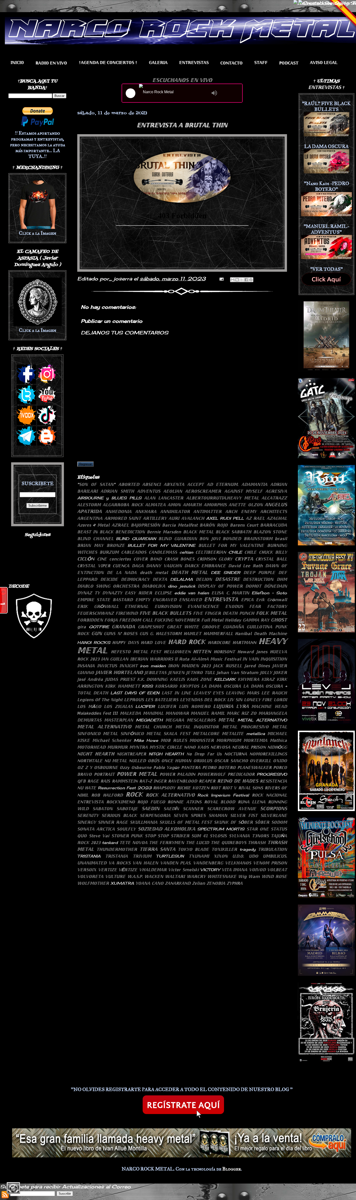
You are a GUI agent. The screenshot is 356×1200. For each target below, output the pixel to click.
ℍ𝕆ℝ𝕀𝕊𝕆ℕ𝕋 (224, 651)
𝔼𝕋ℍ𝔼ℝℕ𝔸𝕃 (136, 606)
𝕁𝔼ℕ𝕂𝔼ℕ (176, 672)
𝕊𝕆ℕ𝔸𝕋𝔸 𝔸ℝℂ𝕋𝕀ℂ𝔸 (96, 829)
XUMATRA (122, 883)
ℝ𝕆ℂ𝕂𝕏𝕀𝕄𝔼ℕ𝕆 (120, 801)
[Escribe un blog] (237, 279)
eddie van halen (191, 592)
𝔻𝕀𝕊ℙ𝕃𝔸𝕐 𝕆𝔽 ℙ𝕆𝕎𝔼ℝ (220, 586)
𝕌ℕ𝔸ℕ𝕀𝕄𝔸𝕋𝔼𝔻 (92, 862)
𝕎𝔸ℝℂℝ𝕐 (196, 876)
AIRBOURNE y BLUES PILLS (109, 497)
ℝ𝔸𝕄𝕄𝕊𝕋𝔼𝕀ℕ (125, 781)
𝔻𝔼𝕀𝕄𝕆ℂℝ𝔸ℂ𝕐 (135, 579)
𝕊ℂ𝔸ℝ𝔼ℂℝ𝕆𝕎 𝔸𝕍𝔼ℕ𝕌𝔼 (231, 808)
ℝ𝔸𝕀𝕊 (105, 781)
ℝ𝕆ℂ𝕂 (134, 794)
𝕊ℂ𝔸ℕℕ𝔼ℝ (193, 808)
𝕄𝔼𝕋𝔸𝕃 (226, 719)
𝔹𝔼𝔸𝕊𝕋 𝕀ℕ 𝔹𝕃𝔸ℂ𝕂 (95, 531)
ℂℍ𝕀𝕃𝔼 (250, 552)
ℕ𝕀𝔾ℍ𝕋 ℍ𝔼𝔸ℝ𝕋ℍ (95, 753)
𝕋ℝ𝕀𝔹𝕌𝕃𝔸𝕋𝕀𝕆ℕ (272, 849)
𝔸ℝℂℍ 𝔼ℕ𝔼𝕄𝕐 (240, 511)
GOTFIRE (99, 626)
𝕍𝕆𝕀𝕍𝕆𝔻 (257, 869)
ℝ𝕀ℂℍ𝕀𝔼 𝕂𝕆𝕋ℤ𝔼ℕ (193, 787)
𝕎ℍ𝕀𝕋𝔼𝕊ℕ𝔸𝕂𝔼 (221, 876)
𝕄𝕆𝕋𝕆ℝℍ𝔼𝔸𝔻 (91, 747)
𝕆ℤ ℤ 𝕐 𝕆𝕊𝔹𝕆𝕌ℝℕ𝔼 (97, 767)
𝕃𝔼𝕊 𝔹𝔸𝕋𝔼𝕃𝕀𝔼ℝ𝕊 (161, 699)
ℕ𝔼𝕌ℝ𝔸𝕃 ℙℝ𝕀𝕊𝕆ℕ (249, 747)
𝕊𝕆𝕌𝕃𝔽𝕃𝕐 (126, 829)
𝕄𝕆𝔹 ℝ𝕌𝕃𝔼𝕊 (174, 740)
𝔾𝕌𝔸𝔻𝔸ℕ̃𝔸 (233, 626)
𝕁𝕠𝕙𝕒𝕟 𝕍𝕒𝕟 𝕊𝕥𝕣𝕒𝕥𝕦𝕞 (237, 672)
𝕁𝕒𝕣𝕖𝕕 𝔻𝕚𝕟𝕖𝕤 (257, 665)
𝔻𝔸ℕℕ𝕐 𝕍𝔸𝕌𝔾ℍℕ (164, 565)
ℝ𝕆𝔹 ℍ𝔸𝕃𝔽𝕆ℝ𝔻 (107, 795)
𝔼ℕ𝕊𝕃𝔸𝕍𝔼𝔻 (190, 599)
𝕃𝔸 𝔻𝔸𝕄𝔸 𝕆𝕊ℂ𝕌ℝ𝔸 (221, 686)
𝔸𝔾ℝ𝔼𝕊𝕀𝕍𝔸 (276, 491)
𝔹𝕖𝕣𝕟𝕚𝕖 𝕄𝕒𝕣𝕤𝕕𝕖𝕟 (164, 531)
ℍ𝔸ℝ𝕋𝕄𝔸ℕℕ (244, 642)
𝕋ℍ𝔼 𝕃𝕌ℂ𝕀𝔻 (197, 842)
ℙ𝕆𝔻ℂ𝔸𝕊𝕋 (288, 63)
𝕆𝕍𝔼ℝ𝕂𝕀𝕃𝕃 (260, 760)
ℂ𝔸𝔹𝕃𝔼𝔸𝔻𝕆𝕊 (133, 552)
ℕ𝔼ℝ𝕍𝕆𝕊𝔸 (220, 747)
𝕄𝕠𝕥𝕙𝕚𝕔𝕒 (278, 740)
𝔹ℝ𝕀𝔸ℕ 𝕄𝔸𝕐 (90, 545)
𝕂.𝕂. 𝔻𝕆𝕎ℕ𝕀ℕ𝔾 (152, 679)
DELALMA (181, 579)
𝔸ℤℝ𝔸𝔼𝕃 (120, 525)
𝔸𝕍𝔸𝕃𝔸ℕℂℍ (192, 518)
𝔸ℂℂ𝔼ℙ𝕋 (195, 484)
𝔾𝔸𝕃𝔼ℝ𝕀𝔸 (158, 63)
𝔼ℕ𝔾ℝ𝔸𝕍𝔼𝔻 (165, 599)
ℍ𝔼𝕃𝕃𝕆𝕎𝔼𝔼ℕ (177, 651)
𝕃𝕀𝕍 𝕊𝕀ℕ (234, 699)
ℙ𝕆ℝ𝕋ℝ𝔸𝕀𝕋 (104, 774)
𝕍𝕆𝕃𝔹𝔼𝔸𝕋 (277, 869)
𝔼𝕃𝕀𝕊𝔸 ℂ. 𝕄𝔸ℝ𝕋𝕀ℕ (230, 592)
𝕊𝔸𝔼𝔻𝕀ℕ (150, 808)
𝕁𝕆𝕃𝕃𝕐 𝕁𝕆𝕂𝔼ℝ (273, 672)
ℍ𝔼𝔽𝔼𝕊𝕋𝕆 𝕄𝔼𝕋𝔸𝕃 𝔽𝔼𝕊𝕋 (136, 651)
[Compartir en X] (241, 279)
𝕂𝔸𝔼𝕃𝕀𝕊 (177, 679)
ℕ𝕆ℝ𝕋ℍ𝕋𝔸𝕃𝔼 (89, 760)
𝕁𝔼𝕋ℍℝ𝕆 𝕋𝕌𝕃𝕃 (200, 672)
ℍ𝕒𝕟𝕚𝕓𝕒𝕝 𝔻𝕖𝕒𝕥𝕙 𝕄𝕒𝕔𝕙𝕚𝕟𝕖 (261, 633)
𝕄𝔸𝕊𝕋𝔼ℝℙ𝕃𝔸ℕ (118, 720)
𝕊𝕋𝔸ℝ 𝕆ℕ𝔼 (258, 829)
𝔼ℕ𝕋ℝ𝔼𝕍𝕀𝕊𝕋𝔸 (221, 599)
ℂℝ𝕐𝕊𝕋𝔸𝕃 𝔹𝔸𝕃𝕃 (271, 559)
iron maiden (153, 665)
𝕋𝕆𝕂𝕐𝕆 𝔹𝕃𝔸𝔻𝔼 (193, 849)
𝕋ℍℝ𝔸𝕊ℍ (257, 842)
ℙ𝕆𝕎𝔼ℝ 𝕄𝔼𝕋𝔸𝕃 (137, 774)
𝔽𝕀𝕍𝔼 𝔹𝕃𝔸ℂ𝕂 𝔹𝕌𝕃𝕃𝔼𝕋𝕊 (165, 613)
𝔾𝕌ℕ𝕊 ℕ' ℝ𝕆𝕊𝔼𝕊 (120, 633)
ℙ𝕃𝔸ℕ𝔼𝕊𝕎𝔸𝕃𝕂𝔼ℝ (254, 767)
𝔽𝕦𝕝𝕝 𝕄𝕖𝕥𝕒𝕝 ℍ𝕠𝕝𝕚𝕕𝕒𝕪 (221, 620)
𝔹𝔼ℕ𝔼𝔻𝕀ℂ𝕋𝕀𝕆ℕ (130, 531)
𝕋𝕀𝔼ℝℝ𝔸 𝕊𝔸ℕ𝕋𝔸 (157, 849)
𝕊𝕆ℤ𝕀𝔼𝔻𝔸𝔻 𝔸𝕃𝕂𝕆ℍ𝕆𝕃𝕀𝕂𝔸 (166, 828)
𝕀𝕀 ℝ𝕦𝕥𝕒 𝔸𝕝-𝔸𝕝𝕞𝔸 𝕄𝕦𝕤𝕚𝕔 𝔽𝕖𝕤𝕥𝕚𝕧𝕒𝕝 (208, 659)
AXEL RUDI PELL (225, 518)
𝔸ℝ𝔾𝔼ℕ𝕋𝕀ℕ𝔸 (89, 518)
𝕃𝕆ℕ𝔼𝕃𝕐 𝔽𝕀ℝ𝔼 (258, 699)
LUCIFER (145, 706)
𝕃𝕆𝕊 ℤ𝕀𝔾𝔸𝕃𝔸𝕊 (118, 706)
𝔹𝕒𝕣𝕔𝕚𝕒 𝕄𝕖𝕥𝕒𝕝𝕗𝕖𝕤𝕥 (180, 525)
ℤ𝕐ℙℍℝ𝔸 (235, 883)
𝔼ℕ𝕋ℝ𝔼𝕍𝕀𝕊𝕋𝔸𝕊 (194, 63)
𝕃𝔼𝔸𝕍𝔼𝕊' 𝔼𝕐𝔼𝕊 (208, 692)
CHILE (235, 552)
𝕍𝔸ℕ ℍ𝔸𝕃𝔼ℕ (145, 862)
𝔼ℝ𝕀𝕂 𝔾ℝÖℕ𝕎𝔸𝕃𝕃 (98, 606)
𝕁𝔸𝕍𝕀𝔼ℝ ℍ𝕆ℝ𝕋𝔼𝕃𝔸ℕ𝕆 (119, 672)
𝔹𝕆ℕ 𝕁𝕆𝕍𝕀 (209, 538)
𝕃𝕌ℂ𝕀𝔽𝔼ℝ (167, 706)
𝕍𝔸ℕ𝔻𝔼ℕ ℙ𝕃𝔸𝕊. (175, 862)
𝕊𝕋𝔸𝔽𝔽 (261, 63)
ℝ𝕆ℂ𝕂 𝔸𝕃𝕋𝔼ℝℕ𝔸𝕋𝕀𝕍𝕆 (170, 794)
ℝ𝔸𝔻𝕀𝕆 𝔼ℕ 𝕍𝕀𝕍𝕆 (51, 63)
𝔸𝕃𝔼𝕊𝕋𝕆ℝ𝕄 (89, 504)
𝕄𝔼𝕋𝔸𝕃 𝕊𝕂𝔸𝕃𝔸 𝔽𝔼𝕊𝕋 (168, 733)
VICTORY (210, 869)
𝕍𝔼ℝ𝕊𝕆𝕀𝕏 (86, 869)
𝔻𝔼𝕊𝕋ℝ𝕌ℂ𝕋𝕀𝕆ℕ (258, 579)
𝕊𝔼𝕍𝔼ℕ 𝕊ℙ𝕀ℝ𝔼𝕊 (189, 815)
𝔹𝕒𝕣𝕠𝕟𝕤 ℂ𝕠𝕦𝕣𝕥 (244, 525)
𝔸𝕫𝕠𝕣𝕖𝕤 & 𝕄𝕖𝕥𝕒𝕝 (93, 525)
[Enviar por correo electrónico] (232, 279)
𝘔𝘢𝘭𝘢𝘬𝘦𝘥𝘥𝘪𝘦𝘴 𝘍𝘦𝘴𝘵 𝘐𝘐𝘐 (97, 713)
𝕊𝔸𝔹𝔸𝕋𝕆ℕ (103, 808)
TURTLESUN (170, 856)
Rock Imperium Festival (223, 795)
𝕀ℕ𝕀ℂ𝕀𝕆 (17, 63)
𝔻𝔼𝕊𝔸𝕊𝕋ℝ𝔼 (227, 579)
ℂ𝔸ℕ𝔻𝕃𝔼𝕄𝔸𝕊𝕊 (163, 552)
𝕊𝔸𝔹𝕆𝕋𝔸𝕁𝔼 (127, 808)
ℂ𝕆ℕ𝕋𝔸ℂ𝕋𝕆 (231, 63)
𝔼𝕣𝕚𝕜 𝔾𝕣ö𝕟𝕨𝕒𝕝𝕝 (271, 599)
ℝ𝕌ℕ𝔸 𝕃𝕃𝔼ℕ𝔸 (252, 801)
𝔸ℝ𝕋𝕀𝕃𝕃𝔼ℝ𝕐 (155, 518)
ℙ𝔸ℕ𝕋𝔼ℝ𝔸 (191, 767)
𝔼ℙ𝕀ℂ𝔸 (247, 599)
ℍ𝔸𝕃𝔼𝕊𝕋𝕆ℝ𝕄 (169, 633)
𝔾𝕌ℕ (96, 633)
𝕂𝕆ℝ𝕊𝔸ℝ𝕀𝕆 (166, 686)
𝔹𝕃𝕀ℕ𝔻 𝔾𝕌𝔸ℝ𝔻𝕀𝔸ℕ (177, 538)
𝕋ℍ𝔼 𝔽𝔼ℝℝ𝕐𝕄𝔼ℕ (166, 842)
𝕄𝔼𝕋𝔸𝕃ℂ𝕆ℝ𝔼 (206, 733)
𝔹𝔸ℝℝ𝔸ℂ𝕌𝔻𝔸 (273, 525)
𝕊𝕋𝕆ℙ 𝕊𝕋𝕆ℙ (157, 835)
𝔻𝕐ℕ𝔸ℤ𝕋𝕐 (112, 592)
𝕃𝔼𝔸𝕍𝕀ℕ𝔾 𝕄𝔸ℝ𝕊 (242, 692)
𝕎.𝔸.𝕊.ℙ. (135, 876)
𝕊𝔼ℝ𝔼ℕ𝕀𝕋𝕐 (88, 815)
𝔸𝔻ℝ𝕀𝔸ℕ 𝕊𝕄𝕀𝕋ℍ (117, 491)
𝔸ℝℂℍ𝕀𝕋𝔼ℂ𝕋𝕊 (273, 511)
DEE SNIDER (225, 572)
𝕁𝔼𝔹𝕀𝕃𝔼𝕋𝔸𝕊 (155, 672)
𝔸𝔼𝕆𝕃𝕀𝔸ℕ (172, 491)
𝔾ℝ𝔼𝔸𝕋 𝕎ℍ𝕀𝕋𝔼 (183, 626)
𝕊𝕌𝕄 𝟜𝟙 (199, 835)
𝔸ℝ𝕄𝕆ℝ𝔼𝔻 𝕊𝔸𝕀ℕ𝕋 (122, 518)
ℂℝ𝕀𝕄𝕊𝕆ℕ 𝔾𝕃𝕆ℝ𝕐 (214, 559)
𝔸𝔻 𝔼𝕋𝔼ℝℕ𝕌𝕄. (223, 484)
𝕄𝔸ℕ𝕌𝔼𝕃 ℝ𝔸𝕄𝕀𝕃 (208, 713)
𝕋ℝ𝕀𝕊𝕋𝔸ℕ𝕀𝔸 (116, 856)
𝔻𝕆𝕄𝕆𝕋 (253, 586)
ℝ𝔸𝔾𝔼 (93, 781)
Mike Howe (146, 740)
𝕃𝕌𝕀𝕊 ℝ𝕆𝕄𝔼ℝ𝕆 (194, 706)
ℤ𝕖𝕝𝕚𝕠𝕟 (198, 883)
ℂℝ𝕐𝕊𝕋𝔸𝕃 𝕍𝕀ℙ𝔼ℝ (93, 565)
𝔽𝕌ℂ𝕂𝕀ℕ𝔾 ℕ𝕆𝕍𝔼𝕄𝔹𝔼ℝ (177, 620)
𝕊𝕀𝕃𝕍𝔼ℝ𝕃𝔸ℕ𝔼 (273, 815)
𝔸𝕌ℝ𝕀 (174, 518)
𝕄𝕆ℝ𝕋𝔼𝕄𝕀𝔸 (255, 740)
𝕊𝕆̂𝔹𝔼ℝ (262, 822)
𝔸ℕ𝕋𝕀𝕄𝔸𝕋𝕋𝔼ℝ (207, 511)
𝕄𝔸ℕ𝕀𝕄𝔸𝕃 (153, 713)
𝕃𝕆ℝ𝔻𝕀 (280, 699)
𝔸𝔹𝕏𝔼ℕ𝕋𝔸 (174, 484)
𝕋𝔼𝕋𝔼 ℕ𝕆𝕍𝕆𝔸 (133, 842)
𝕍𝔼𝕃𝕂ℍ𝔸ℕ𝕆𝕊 (238, 862)
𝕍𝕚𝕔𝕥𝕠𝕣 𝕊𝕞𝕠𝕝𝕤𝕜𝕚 (183, 869)
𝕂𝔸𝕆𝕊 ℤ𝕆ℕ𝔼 (199, 679)
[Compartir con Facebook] (246, 279)
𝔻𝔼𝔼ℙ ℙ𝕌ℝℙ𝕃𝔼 (259, 572)
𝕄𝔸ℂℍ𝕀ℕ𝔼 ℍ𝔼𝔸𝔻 (269, 706)
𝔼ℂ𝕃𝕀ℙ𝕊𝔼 (163, 592)
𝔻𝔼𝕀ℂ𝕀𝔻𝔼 (109, 579)
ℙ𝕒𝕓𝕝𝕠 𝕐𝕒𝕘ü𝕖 (166, 767)
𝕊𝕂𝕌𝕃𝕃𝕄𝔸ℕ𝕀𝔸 (143, 822)
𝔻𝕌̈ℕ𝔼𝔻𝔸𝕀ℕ (275, 586)
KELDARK (225, 679)
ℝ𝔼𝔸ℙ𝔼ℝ (207, 781)
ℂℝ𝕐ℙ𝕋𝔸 (244, 558)
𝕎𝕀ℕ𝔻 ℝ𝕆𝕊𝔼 (274, 876)
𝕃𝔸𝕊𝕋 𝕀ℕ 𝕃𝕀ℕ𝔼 (176, 692)
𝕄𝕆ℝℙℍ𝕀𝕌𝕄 (228, 740)
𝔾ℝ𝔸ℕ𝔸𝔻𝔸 (123, 626)
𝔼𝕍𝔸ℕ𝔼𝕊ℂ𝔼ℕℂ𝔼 (203, 606)
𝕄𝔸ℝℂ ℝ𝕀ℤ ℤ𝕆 (241, 713)
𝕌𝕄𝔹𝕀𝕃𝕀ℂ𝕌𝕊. (275, 856)
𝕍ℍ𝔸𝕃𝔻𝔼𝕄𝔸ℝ (153, 869)
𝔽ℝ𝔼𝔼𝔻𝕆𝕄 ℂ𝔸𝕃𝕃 (136, 620)
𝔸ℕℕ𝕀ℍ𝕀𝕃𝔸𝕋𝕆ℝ (175, 511)
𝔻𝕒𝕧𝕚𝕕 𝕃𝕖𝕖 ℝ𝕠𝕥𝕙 (245, 565)
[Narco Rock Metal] (174, 93)
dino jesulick (181, 586)
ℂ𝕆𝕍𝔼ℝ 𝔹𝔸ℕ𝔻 (147, 559)
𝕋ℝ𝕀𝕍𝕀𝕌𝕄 (142, 856)
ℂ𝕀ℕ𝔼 (102, 559)
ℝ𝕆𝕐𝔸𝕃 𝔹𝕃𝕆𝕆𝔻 (219, 801)
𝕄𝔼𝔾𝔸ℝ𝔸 (174, 720)
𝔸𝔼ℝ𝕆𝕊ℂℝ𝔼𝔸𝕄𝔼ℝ (203, 491)
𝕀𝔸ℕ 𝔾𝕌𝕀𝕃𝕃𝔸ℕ (114, 659)
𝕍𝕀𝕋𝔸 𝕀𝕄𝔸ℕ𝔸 (235, 869)
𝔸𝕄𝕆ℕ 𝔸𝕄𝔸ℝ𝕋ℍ (184, 504)
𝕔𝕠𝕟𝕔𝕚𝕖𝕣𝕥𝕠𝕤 (120, 559)
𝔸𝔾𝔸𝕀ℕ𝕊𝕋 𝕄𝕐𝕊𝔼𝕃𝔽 (243, 491)
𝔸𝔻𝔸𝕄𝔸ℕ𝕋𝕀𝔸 (254, 484)
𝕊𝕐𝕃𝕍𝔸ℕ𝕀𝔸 (239, 835)
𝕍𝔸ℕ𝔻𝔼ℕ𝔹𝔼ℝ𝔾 (208, 862)
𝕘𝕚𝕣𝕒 (81, 626)
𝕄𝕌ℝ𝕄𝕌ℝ (117, 747)
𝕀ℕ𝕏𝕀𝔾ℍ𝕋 (128, 665)
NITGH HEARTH (166, 753)
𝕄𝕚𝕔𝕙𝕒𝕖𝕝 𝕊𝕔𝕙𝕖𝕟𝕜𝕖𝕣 (111, 740)
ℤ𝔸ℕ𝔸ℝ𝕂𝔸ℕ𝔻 (178, 883)
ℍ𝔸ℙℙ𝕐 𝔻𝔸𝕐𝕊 (125, 642)
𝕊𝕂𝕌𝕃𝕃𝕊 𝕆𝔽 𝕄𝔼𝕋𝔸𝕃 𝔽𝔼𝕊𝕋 (185, 822)
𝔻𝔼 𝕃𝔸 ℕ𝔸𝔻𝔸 (122, 572)
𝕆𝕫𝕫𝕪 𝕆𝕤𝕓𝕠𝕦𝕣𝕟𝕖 (136, 767)
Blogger (231, 1169)
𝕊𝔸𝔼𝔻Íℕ (171, 808)
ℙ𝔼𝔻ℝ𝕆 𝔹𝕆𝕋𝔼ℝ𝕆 (219, 767)
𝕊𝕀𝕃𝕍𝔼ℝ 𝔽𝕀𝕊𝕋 (243, 815)
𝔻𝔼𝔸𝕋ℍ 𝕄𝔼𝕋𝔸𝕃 (189, 572)
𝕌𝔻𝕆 (253, 856)
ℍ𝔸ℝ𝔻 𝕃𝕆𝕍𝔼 (153, 642)
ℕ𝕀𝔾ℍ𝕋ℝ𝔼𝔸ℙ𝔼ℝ (131, 753)
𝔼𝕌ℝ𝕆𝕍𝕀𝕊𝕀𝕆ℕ (168, 606)
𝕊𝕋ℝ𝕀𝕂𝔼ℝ (180, 835)
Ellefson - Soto (269, 592)
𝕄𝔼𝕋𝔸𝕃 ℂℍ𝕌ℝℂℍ (153, 726)
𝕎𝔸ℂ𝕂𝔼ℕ (153, 876)
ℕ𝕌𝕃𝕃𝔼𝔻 (137, 760)
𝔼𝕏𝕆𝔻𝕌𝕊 (234, 606)
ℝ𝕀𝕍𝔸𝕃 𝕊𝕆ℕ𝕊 (250, 787)
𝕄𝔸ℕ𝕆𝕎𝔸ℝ (177, 713)
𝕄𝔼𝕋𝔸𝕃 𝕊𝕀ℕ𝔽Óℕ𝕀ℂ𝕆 (123, 733)
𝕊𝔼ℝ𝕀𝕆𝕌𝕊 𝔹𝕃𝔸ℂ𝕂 (119, 815)
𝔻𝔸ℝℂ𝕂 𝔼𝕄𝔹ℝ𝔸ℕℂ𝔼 (205, 565)
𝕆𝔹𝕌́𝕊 (153, 760)
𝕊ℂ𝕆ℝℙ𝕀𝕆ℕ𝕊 (273, 808)
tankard (110, 842)
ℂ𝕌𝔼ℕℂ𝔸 (121, 565)
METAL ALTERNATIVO (262, 720)
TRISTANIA (89, 856)
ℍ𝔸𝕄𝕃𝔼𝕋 (192, 633)
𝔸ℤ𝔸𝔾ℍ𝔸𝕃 (277, 518)
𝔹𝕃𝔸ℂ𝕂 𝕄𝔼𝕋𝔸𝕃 (198, 531)
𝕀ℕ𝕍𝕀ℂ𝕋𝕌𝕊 (107, 665)
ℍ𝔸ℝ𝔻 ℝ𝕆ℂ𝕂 (186, 641)
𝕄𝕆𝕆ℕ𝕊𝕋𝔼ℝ (201, 740)
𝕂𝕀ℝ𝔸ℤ (268, 679)
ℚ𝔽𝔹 (81, 781)
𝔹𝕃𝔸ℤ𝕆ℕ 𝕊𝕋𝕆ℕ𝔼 (270, 531)
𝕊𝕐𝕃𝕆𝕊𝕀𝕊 (218, 835)
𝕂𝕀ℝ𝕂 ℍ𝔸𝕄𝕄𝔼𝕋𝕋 (122, 686)
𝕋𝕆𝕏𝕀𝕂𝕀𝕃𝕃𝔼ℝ (224, 849)
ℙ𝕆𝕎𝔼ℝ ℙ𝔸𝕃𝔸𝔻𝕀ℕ (177, 774)
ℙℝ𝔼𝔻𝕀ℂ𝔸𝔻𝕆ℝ (241, 774)
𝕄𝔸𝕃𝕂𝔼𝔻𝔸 (130, 713)
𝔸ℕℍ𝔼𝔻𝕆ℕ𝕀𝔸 (118, 511)
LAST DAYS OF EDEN (134, 692)
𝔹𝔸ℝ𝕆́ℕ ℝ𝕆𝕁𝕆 (214, 525)
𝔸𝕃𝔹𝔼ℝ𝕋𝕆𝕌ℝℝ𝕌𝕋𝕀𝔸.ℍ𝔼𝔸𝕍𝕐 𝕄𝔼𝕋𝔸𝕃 (222, 497)
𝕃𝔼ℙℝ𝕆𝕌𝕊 (134, 699)
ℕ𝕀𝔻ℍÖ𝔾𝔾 (277, 747)
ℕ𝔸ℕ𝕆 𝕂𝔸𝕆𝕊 (196, 747)
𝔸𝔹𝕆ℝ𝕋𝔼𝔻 (128, 484)
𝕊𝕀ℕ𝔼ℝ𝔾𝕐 (86, 822)
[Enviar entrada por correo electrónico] (221, 279)
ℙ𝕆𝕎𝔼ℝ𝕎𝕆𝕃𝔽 (211, 774)
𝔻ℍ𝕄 (282, 579)
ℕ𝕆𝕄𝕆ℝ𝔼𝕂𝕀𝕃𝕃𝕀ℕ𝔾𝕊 (268, 753)
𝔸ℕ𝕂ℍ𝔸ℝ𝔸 (145, 511)
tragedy (247, 849)
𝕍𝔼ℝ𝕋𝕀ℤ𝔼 (107, 869)
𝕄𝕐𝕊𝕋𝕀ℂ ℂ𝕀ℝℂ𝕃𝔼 (165, 747)
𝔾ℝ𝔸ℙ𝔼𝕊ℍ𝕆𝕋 (151, 626)
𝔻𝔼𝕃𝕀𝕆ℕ (204, 579)
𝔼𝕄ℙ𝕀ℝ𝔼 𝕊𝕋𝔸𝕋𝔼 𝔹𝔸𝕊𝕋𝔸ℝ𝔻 (105, 599)
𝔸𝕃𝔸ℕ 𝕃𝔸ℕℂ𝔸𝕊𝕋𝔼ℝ (163, 497)
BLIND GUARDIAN (136, 538)
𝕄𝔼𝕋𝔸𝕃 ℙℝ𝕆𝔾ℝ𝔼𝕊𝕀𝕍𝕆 (245, 726)
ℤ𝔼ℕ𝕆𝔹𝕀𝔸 (216, 883)
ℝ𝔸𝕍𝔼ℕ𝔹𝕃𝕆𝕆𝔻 (182, 781)
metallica (255, 733)
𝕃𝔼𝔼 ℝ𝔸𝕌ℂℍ (274, 692)
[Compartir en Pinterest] (250, 279)
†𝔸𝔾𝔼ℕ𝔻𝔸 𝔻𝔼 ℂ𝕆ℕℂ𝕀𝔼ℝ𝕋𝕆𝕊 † (108, 63)
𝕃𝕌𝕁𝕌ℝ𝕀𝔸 (223, 706)
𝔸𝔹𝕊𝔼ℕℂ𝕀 (151, 484)
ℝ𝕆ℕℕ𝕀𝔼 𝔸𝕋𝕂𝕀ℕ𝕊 (184, 801)
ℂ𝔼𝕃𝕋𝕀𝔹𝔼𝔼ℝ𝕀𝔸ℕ (210, 552)
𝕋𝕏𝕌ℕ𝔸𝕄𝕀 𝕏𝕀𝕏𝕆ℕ (208, 856)
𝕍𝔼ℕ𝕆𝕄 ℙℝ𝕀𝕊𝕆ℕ (270, 862)
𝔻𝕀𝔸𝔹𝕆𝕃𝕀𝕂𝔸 (153, 586)
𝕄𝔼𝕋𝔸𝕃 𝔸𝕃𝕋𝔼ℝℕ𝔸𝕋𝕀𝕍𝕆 (104, 726)
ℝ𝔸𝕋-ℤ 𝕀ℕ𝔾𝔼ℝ (152, 781)
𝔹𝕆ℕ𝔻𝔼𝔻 (232, 538)
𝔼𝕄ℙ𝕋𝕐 (142, 599)
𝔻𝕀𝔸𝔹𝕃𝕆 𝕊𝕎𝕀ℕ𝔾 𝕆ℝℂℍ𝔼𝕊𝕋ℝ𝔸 (108, 586)
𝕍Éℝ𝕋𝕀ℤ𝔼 (127, 869)
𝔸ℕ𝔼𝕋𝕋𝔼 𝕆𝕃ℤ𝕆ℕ (246, 504)
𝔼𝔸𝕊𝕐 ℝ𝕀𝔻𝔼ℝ (138, 592)
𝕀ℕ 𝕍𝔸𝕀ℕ (250, 659)
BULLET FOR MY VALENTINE (161, 545)
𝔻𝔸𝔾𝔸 (138, 565)
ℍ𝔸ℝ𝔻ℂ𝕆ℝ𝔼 (219, 642)
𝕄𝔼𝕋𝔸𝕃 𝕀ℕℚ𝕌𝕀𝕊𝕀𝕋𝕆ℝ (197, 726)
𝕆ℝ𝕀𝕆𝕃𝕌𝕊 (202, 760)
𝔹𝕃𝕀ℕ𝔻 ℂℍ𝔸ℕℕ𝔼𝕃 (95, 538)
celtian (186, 552)
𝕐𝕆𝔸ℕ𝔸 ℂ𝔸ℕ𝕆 (149, 883)
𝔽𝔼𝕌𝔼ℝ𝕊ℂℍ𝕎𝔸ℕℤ (95, 613)
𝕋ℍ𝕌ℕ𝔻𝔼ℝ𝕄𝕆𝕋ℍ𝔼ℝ (116, 849)
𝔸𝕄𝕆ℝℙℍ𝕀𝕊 (215, 504)
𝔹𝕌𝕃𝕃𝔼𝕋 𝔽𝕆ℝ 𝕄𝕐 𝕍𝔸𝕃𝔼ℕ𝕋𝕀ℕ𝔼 (231, 545)
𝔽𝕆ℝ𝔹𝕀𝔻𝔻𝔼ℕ (90, 620)
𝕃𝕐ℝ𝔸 (242, 706)
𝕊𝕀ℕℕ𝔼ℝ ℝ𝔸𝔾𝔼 (113, 822)
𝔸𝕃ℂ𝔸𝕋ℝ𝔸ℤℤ (274, 497)
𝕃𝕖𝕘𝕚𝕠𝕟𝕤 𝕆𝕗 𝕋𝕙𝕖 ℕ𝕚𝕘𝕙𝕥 (100, 699)
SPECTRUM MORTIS (220, 829)
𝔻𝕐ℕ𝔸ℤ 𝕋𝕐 (88, 592)
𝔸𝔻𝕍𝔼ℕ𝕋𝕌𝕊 (148, 491)
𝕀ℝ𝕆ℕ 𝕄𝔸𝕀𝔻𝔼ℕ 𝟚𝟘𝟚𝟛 (189, 665)
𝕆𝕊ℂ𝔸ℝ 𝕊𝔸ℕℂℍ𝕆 (231, 760)
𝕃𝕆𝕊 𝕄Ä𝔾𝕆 (89, 706)
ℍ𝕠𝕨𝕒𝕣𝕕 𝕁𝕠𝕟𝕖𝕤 (252, 651)
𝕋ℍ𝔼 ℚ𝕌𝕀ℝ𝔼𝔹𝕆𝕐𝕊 (228, 842)
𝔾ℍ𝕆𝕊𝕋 (279, 619)
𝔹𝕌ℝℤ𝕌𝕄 (109, 552)
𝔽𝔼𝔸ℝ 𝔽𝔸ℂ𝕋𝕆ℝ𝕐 (268, 606)
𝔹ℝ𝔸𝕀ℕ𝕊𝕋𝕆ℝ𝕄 (258, 538)
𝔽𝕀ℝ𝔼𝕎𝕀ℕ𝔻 (127, 613)
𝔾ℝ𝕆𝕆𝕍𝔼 (211, 626)
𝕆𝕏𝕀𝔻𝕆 (280, 760)
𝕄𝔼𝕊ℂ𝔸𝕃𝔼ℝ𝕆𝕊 (201, 720)
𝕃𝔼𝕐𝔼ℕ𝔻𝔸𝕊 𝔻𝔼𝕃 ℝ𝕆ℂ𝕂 (203, 699)
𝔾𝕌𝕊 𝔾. (146, 633)
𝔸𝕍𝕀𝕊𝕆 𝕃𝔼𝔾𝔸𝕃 (323, 63)
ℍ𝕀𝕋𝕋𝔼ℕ (202, 651)
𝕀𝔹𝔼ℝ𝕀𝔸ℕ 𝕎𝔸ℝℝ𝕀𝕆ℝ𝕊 (151, 659)
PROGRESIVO (272, 774)
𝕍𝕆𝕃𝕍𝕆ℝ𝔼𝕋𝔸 (90, 876)
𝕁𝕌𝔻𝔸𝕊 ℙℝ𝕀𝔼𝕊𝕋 (120, 679)
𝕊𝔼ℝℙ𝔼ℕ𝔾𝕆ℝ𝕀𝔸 (155, 815)
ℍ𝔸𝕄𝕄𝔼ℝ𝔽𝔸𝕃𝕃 (218, 633)
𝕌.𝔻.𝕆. (238, 856)
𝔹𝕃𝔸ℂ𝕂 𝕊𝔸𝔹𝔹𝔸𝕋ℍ (233, 531)
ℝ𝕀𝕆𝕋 (216, 787)
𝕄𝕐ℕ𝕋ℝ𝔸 (138, 747)
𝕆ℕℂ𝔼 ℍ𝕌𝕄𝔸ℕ (176, 760)
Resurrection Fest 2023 (125, 787)
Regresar (85, 464)
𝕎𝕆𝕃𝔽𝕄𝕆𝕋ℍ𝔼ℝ (93, 883)
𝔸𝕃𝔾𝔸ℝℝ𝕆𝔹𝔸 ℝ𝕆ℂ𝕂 (123, 504)
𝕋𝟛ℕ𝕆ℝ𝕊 (260, 835)
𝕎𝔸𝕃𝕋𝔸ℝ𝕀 (175, 876)
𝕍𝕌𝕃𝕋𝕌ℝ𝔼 (115, 876)
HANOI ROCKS (93, 642)
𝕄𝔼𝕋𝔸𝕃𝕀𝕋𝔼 (233, 733)
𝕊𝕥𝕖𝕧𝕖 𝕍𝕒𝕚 (99, 835)
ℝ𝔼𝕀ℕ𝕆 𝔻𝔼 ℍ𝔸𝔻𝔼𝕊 (237, 780)
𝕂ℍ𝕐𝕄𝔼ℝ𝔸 (248, 679)
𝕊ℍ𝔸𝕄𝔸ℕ (218, 815)
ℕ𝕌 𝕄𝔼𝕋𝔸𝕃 (115, 760)
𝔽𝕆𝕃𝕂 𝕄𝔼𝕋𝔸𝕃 (271, 613)
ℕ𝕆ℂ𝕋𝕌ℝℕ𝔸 (235, 753)
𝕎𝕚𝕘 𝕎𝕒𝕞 (249, 876)
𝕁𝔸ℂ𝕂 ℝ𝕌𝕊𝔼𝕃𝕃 (227, 665)
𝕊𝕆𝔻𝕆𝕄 (279, 822)
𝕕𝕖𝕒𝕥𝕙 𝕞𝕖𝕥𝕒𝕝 (154, 572)
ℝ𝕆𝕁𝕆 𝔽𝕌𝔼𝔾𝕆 (151, 801)
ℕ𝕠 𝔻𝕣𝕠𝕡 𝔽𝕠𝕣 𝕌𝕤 (204, 753)
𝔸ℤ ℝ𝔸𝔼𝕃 (255, 518)
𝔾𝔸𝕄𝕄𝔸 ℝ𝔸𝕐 (256, 620)
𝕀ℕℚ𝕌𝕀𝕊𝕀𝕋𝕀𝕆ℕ (273, 659)
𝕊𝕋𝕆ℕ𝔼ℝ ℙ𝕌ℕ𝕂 (127, 835)
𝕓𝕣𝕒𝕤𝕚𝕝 (281, 538)
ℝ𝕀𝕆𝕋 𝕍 (229, 787)
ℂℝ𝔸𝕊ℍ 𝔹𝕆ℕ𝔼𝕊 (179, 559)
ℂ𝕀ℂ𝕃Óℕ (85, 558)
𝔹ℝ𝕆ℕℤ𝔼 (116, 545)
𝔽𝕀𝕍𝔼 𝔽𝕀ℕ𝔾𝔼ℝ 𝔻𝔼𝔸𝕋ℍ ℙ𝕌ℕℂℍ (223, 613)
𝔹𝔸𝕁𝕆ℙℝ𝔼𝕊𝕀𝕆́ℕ (145, 525)
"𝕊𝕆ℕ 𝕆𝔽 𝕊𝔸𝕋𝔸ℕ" (96, 484)
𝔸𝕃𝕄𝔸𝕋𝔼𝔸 (155, 504)
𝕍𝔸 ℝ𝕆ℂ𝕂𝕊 (119, 862)
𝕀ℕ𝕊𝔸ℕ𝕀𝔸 (86, 665)
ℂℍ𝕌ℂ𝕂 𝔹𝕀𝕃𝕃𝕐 (273, 552)
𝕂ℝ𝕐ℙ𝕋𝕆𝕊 (189, 686)
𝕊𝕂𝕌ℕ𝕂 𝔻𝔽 (225, 822)
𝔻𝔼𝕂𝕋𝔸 (160, 579)
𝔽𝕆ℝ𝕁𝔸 (111, 620)
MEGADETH (149, 720)
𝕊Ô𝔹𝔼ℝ (245, 822)
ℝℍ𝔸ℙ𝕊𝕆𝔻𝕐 (164, 787)
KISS (147, 686)
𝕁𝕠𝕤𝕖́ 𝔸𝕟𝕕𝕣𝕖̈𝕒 (90, 679)
